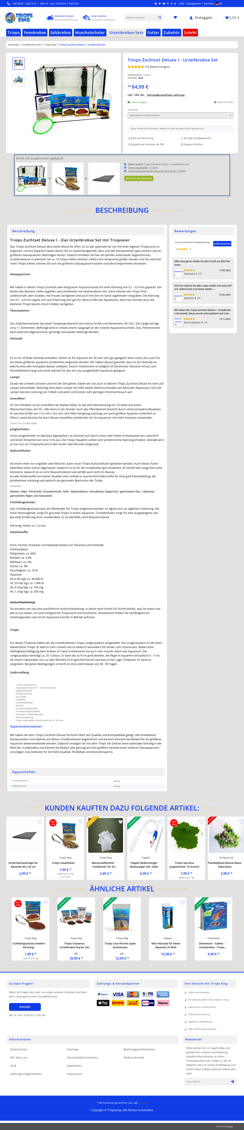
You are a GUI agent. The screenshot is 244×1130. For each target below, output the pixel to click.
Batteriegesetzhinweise (139, 1049)
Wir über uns (19, 1057)
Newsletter (74, 1066)
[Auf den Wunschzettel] (39, 821)
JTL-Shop (229, 1126)
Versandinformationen (82, 1057)
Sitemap (72, 1049)
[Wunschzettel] (175, 17)
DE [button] (220, 3)
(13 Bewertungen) (157, 67)
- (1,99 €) (143, 167)
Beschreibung (122, 210)
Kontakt (208, 3)
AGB (13, 1066)
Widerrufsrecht (134, 1057)
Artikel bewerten (222, 243)
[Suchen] (158, 17)
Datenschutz (18, 1049)
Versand (143, 1102)
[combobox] (180, 115)
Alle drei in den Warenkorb (139, 178)
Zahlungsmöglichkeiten (26, 1074)
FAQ (181, 3)
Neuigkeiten (194, 3)
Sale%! (190, 32)
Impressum (75, 1074)
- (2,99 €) (156, 171)
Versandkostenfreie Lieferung (166, 95)
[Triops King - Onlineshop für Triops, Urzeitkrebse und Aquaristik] (21, 17)
